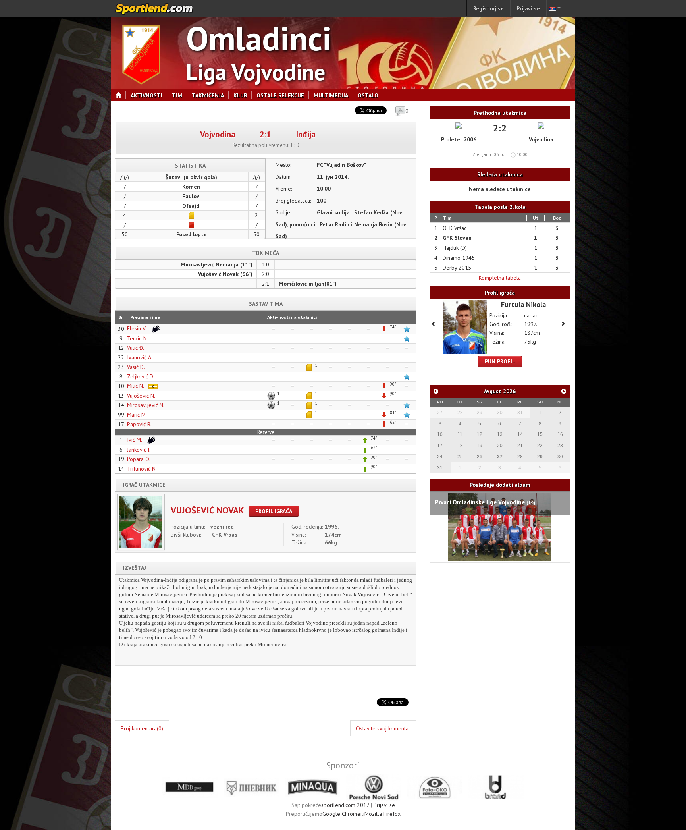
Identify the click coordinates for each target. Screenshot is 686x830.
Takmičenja (208, 95)
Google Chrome (341, 813)
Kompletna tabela (500, 277)
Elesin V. (137, 328)
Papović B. (139, 424)
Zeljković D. (140, 376)
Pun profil (500, 361)
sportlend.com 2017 (345, 805)
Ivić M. (135, 439)
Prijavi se (528, 8)
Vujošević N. (141, 395)
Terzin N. (137, 338)
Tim (177, 95)
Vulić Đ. (135, 347)
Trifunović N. (142, 468)
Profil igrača (273, 511)
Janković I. (138, 449)
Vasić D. (136, 367)
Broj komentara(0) (142, 728)
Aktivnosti (146, 95)
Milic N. (136, 385)
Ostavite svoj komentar (383, 728)
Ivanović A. (139, 357)
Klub (240, 95)
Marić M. (137, 414)
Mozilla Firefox (382, 813)
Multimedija (331, 95)
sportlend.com (154, 8)
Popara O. (138, 459)
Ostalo (368, 95)
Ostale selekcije (280, 95)
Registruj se (488, 8)
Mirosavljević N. (145, 405)
